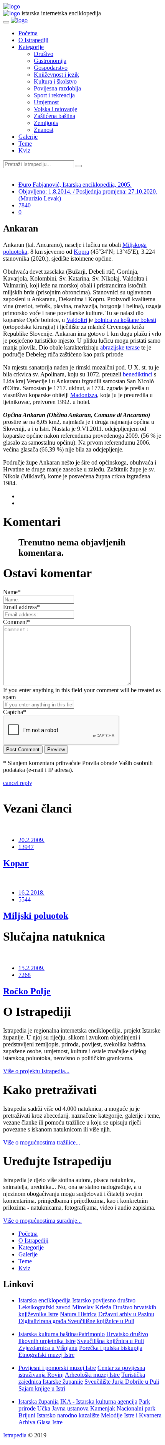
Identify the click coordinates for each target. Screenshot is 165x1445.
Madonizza (83, 395)
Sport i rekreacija (54, 95)
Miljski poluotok (35, 916)
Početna (28, 33)
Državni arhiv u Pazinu (126, 1314)
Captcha (14, 712)
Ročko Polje (27, 991)
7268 (24, 975)
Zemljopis (46, 123)
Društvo (43, 54)
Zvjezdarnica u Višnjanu (48, 1348)
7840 (24, 205)
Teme (25, 143)
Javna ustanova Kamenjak (83, 1408)
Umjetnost (46, 102)
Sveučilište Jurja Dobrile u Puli (121, 1381)
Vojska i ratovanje (55, 109)
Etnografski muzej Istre (46, 1354)
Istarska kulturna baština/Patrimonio (61, 1334)
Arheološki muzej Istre (92, 1374)
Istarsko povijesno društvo (103, 1300)
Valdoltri (76, 320)
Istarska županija (38, 1401)
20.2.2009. (31, 840)
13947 (26, 847)
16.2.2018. (31, 892)
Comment (16, 622)
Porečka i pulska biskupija (110, 1348)
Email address (21, 607)
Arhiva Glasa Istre (40, 1422)
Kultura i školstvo (55, 81)
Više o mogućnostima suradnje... (42, 1220)
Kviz (24, 150)
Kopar (16, 863)
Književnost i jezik (56, 74)
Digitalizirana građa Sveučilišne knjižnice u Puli (76, 1321)
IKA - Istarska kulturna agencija (98, 1401)
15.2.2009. (31, 968)
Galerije (28, 136)
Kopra (81, 251)
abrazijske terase (120, 347)
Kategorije (31, 47)
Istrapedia (15, 1435)
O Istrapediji (33, 40)
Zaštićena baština (54, 116)
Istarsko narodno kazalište (68, 1415)
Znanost (43, 129)
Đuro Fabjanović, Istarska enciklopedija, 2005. (75, 184)
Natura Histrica (78, 1314)
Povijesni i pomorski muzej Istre (57, 1368)
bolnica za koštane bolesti (125, 320)
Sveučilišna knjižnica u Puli (110, 1341)
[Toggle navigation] (6, 22)
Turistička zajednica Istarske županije (81, 1378)
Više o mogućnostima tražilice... (41, 1142)
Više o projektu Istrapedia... (36, 1071)
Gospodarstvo (51, 67)
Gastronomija (50, 60)
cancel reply (17, 783)
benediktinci (137, 374)
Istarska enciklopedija (44, 1300)
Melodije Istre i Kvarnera (131, 1415)
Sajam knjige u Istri (41, 1388)
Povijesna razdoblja (57, 88)
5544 (24, 899)
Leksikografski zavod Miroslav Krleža (64, 1307)
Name (12, 592)
